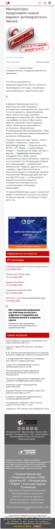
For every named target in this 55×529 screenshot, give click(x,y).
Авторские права (25, 68)
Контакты (9, 434)
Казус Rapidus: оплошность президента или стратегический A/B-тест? (26, 341)
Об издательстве (13, 432)
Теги (32, 434)
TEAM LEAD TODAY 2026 (18, 274)
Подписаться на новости (22, 253)
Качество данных (32, 496)
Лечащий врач (38, 480)
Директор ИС (18, 480)
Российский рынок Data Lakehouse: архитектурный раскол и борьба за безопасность (22, 372)
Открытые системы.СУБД (28, 477)
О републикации (21, 434)
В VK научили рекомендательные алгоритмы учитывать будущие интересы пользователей (27, 353)
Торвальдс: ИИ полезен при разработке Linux (27, 408)
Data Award (14, 490)
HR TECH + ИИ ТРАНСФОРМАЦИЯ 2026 (25, 298)
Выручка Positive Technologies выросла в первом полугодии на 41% (25, 391)
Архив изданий (42, 434)
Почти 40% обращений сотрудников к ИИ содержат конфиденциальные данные (25, 379)
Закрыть (37, 526)
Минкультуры (11, 73)
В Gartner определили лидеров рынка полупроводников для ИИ (23, 397)
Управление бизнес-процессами (26, 502)
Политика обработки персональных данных (26, 437)
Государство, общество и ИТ (35, 71)
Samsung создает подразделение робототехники (21, 385)
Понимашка (28, 487)
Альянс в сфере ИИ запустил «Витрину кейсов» (24, 347)
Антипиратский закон (14, 71)
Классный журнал (34, 483)
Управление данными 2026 (19, 290)
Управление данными (33, 490)
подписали (22, 153)
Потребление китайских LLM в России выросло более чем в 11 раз (24, 403)
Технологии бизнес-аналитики (26, 493)
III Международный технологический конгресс (27, 266)
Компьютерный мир (28, 474)
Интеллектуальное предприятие (26, 499)
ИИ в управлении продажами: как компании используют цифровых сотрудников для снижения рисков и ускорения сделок (24, 315)
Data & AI (16, 496)
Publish (15, 483)
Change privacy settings (26, 439)
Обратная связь (28, 432)
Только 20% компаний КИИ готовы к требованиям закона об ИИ (23, 365)
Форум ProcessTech (15, 282)
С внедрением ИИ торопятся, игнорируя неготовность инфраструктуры (25, 359)
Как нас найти (41, 432)
